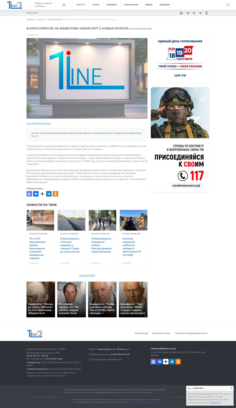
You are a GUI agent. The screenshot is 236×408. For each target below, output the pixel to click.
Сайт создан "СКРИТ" (179, 397)
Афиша (148, 5)
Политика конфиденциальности (191, 333)
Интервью (112, 5)
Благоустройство (38, 234)
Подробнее (215, 402)
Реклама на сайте (161, 333)
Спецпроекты (131, 5)
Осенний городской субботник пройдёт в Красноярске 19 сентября (132, 246)
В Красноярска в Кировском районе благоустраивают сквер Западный (102, 245)
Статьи (95, 5)
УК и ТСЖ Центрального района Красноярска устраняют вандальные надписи (37, 248)
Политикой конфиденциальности (142, 402)
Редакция (165, 5)
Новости (80, 5)
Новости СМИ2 (87, 275)
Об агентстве (141, 333)
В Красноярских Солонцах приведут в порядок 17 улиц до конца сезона (69, 245)
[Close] (231, 388)
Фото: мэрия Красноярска (38, 123)
